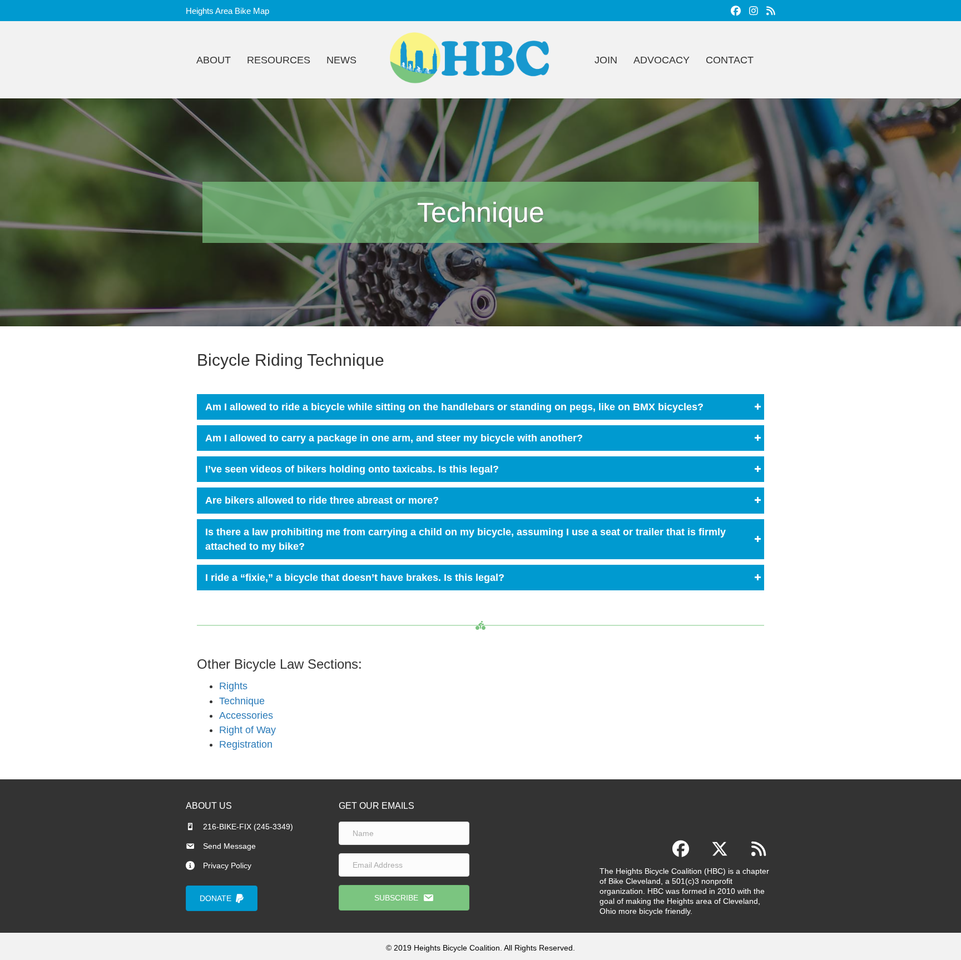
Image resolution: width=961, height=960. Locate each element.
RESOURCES (278, 60)
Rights (233, 686)
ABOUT (213, 60)
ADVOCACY (661, 60)
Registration (246, 744)
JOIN (606, 60)
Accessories (246, 715)
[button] (480, 407)
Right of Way (247, 729)
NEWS (341, 60)
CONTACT (730, 60)
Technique (242, 701)
